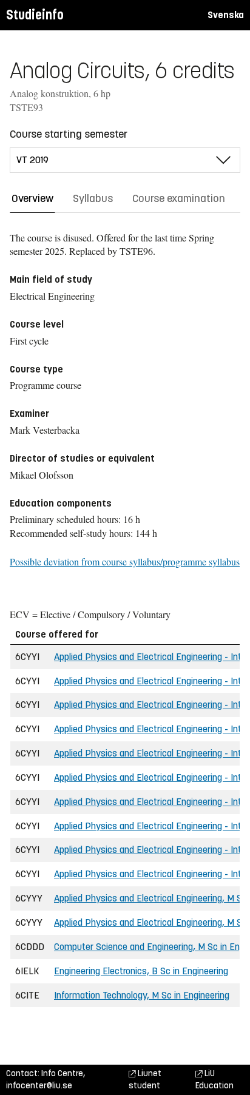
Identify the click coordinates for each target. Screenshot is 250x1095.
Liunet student (145, 1079)
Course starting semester (68, 134)
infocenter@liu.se (39, 1085)
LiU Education (214, 1079)
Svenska (226, 15)
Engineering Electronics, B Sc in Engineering (141, 971)
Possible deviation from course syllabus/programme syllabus (125, 561)
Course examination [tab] (178, 198)
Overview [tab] (32, 198)
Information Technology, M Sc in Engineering (141, 995)
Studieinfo (35, 15)
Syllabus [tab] (93, 198)
